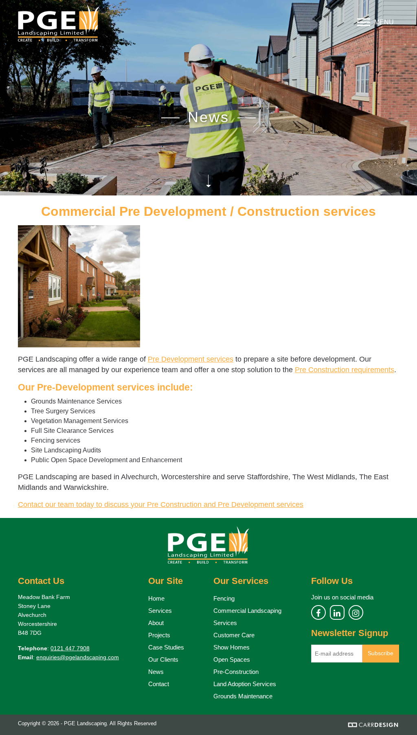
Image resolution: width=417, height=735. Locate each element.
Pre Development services (190, 359)
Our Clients (163, 659)
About (156, 622)
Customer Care (234, 635)
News (156, 671)
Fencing (224, 598)
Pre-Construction (236, 671)
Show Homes (231, 647)
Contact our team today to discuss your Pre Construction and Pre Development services (160, 504)
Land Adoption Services (244, 683)
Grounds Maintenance (242, 696)
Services (160, 610)
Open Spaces (231, 659)
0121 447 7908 (70, 648)
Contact (158, 683)
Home (156, 598)
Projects (159, 635)
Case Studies (166, 647)
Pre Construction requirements (344, 370)
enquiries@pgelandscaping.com (77, 657)
